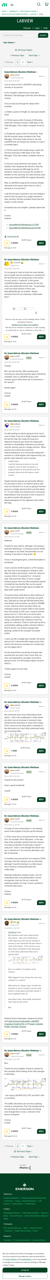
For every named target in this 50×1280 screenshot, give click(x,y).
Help (45, 28)
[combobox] (19, 35)
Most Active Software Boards (14, 14)
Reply (41, 243)
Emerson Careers (36, 1228)
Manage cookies (25, 1276)
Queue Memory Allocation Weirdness (20, 72)
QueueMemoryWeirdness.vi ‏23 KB (24, 225)
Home (4, 11)
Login (37, 28)
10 (12, 1136)
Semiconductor (17, 1203)
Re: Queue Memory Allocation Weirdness (21, 259)
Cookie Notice (25, 1259)
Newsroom (8, 1231)
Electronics (9, 1201)
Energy (17, 1201)
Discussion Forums (28, 11)
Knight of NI (19, 1024)
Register (27, 28)
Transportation (30, 1203)
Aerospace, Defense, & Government (33, 1198)
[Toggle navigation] (12, 5)
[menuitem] (39, 5)
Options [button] (41, 76)
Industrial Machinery (29, 1201)
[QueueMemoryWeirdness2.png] (25, 1084)
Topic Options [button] (8, 42)
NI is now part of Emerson (12, 1228)
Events (35, 1231)
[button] (7, 243)
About (26, 1228)
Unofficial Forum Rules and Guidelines (25, 325)
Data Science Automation (19, 1021)
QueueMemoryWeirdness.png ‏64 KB (25, 228)
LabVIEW (33, 14)
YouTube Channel (18, 1027)
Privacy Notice (11, 1259)
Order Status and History (30, 1213)
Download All (13, 237)
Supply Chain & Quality (23, 1231)
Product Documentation (22, 1240)
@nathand (12, 932)
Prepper (31, 1024)
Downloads (7, 1240)
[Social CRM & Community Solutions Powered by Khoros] (25, 1167)
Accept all (25, 1270)
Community (13, 11)
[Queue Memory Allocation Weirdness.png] (25, 738)
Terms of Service (16, 1216)
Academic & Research (11, 1198)
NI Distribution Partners (12, 1213)
